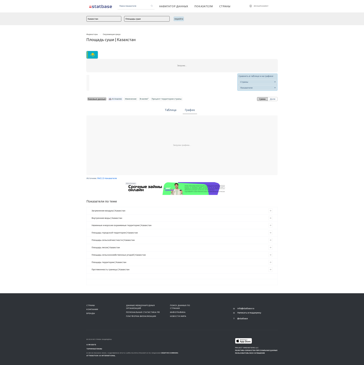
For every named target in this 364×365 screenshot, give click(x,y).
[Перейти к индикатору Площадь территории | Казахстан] (270, 262)
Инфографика (178, 312)
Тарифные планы (94, 349)
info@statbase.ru (245, 308)
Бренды (90, 313)
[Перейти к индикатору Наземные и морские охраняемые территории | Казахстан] (270, 225)
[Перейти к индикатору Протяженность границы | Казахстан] (270, 269)
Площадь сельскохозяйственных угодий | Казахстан (119, 255)
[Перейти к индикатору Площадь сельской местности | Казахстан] (270, 240)
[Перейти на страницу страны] (92, 54)
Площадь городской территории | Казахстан (115, 232)
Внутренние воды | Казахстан (107, 218)
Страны (90, 305)
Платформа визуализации (141, 316)
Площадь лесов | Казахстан (106, 247)
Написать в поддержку (249, 312)
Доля (272, 99)
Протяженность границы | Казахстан (110, 269)
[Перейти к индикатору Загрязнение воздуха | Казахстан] (270, 211)
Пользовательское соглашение (250, 353)
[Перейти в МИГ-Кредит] (177, 188)
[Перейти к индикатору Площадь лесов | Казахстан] (270, 247)
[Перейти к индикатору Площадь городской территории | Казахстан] (270, 233)
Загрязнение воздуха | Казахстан (108, 210)
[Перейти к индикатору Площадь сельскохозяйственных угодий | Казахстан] (270, 255)
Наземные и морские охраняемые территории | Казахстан (121, 225)
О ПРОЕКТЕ (91, 345)
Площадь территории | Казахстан (109, 262)
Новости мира (178, 316)
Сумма (262, 99)
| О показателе (109, 178)
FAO (99, 178)
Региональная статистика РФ (143, 312)
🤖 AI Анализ (115, 99)
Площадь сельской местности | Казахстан (113, 240)
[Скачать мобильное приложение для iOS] (243, 341)
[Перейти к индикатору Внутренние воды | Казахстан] (270, 218)
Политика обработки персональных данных (256, 350)
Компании (92, 309)
